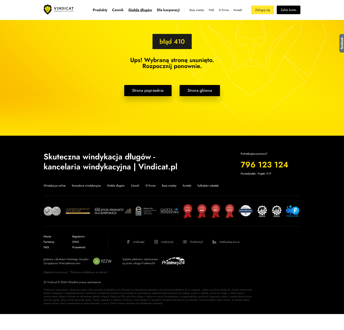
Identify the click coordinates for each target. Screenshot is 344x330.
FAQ (211, 10)
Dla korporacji (168, 10)
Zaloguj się (262, 10)
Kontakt (238, 10)
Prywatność (79, 247)
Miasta (47, 236)
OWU (75, 242)
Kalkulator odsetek (208, 186)
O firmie (224, 10)
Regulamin (78, 236)
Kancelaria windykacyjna (86, 186)
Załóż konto (288, 10)
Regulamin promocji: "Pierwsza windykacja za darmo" (76, 272)
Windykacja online (54, 186)
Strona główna (200, 90)
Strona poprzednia (148, 90)
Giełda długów (140, 10)
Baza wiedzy (197, 10)
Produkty (100, 10)
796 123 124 (264, 164)
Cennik (118, 10)
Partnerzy (49, 242)
